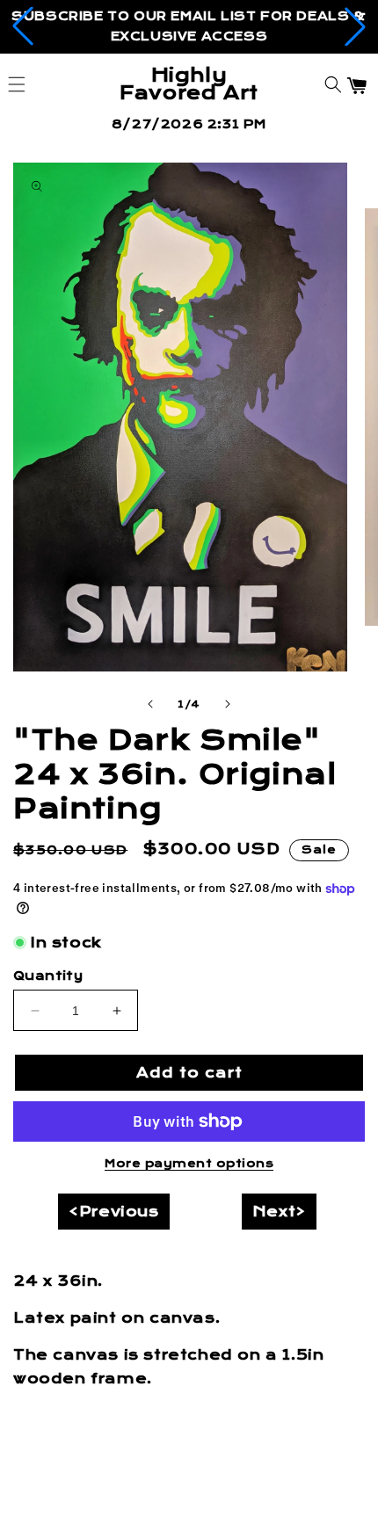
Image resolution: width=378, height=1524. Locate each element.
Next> (279, 1211)
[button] (23, 26)
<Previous (113, 1211)
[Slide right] (227, 704)
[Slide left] (150, 704)
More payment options (189, 1164)
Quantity (48, 976)
